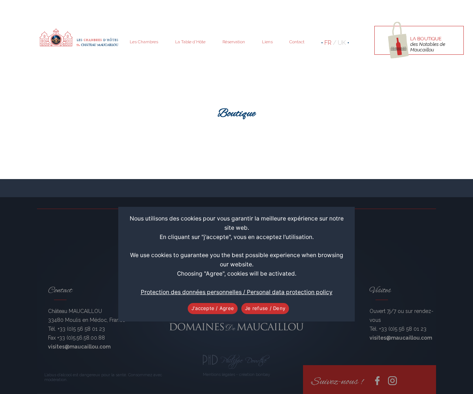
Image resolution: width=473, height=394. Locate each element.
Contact (296, 41)
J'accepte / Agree (212, 308)
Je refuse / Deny (265, 308)
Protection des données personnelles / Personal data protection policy (237, 292)
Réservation (233, 41)
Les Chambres (144, 41)
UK (342, 42)
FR (327, 42)
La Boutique (427, 44)
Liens (267, 41)
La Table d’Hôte (190, 41)
